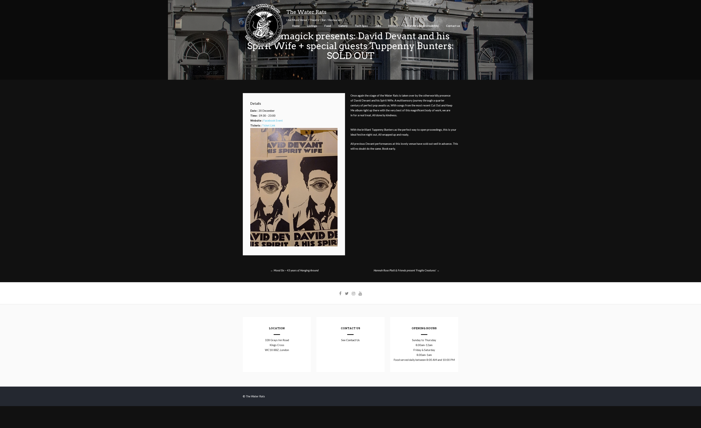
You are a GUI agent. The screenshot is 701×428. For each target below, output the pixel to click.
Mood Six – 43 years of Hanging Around (294, 270)
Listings (312, 25)
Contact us (453, 25)
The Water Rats (306, 12)
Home (296, 25)
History (393, 25)
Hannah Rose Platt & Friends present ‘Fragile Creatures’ (406, 270)
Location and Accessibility (422, 25)
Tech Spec (361, 25)
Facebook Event (273, 120)
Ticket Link (268, 125)
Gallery (343, 25)
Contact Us (353, 340)
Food (327, 25)
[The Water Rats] (264, 46)
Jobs (378, 25)
